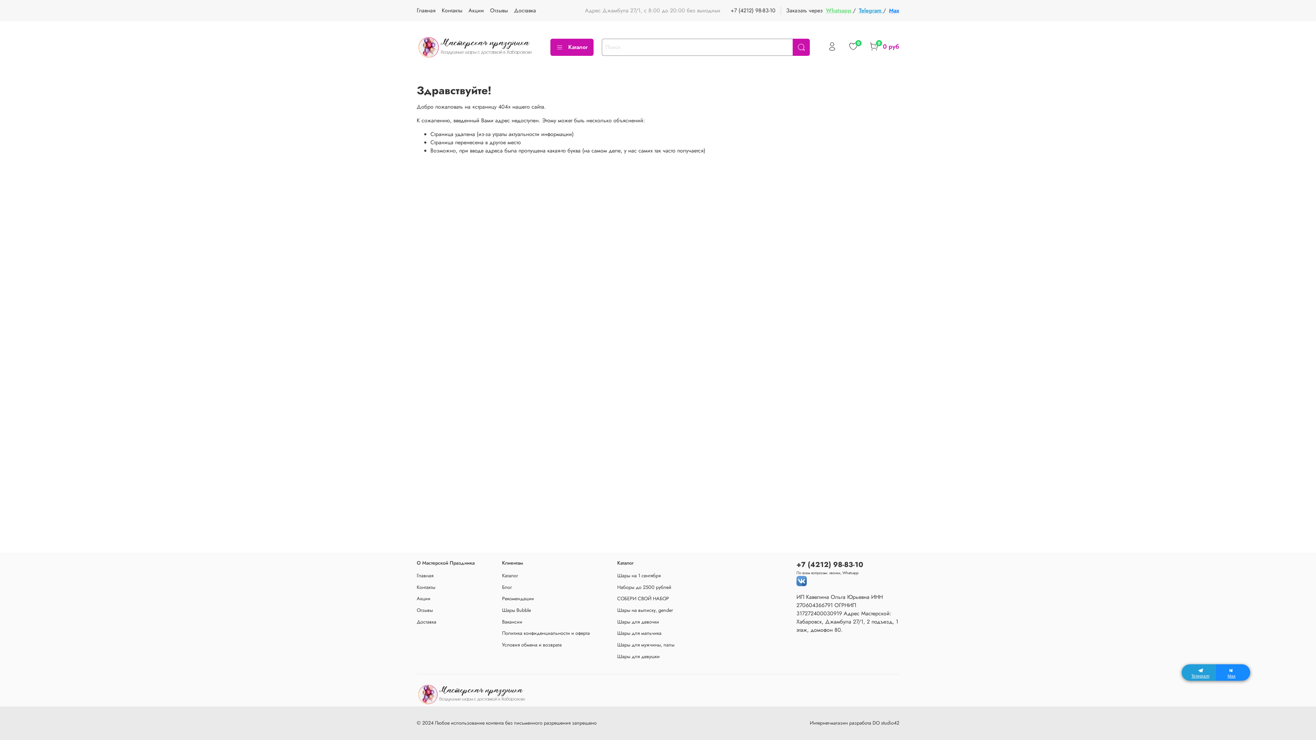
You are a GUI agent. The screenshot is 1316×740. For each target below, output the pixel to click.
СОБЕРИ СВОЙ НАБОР (643, 598)
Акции (476, 10)
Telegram (871, 10)
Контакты (452, 10)
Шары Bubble (516, 610)
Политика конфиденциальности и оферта (546, 633)
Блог (507, 587)
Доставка (525, 10)
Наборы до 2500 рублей (644, 587)
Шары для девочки (638, 621)
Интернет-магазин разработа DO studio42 (854, 722)
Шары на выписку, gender (645, 610)
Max (894, 10)
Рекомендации (518, 598)
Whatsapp (839, 10)
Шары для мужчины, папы (645, 644)
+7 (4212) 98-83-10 (753, 10)
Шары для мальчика (639, 633)
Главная (426, 10)
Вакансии (512, 621)
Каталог (578, 47)
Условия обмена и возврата (532, 644)
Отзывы (499, 10)
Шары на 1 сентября (639, 575)
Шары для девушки (638, 656)
